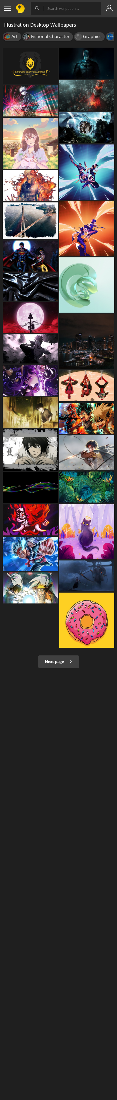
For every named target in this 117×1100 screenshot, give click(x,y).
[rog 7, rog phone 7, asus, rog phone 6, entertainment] (87, 172)
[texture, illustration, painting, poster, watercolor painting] (30, 287)
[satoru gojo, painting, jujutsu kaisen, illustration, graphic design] (30, 100)
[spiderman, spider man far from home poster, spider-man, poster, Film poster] (87, 385)
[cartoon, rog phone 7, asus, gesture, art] (87, 228)
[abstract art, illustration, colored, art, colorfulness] (30, 487)
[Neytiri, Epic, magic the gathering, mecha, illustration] (87, 127)
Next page (55, 661)
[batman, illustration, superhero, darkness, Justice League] (87, 63)
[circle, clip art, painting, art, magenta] (87, 620)
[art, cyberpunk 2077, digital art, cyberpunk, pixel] (30, 519)
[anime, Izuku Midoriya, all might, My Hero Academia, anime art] (30, 554)
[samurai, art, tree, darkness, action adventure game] (87, 575)
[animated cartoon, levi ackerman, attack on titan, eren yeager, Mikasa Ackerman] (87, 452)
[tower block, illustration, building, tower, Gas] (87, 95)
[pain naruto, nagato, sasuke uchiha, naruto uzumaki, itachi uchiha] (30, 348)
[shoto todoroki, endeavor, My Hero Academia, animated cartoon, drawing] (30, 185)
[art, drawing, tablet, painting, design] (87, 285)
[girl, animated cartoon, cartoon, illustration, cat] (30, 143)
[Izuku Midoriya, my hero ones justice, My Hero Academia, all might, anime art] (87, 418)
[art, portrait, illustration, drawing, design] (87, 531)
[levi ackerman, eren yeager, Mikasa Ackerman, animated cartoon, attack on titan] (30, 412)
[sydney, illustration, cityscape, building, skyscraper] (87, 341)
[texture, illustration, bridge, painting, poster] (30, 220)
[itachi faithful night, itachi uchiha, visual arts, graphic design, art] (30, 317)
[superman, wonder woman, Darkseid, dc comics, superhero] (30, 256)
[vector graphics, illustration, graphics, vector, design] (87, 487)
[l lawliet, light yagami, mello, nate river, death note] (30, 450)
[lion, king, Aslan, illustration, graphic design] (30, 66)
